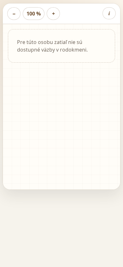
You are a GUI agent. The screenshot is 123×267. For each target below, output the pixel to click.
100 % (33, 13)
